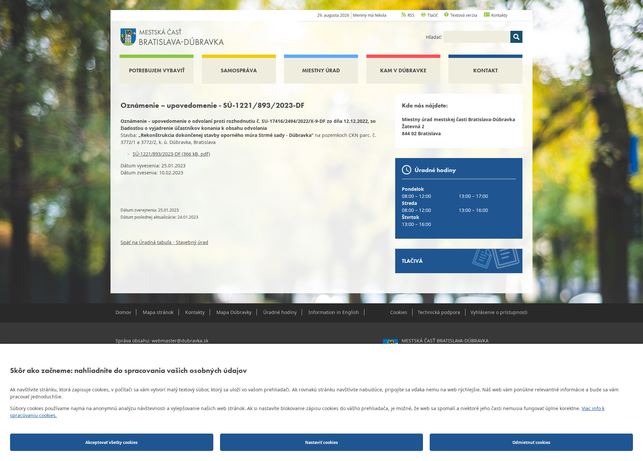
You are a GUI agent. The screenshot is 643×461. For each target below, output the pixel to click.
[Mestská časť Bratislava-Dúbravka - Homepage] (172, 36)
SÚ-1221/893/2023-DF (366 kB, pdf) (171, 154)
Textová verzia (463, 15)
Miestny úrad (321, 70)
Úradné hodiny (280, 312)
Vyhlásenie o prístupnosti (499, 312)
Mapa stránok (158, 312)
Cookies (398, 312)
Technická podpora (439, 312)
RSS (411, 15)
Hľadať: (434, 37)
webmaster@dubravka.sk (180, 340)
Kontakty (499, 15)
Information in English (333, 312)
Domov (123, 312)
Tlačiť (432, 15)
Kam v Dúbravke (403, 70)
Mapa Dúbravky (234, 312)
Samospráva (239, 70)
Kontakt (485, 70)
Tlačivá (412, 260)
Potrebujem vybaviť (157, 70)
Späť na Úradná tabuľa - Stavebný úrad (164, 242)
